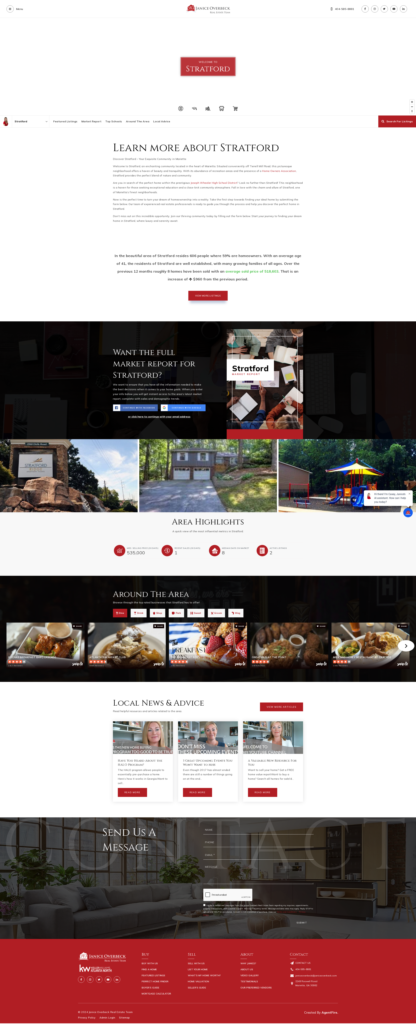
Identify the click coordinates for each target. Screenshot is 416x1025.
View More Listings (208, 295)
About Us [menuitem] (246, 969)
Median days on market (235, 548)
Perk (178, 613)
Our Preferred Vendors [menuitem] (256, 987)
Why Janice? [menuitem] (248, 963)
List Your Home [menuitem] (198, 969)
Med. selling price (142, 548)
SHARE (78, 626)
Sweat (197, 613)
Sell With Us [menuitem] (196, 963)
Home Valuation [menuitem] (198, 981)
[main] (208, 417)
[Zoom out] (412, 106)
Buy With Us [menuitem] (150, 963)
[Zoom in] (412, 102)
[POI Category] (181, 108)
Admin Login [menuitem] (107, 1017)
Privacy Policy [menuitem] (87, 1017)
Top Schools (113, 121)
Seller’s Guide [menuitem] (197, 987)
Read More (132, 792)
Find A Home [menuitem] (149, 969)
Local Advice (161, 121)
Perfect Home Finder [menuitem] (155, 981)
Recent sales (187, 548)
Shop (159, 613)
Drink (140, 613)
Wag (237, 613)
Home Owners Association (279, 171)
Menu (19, 9)
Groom (218, 613)
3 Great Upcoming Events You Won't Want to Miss (208, 763)
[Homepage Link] (208, 8)
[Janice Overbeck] (6, 121)
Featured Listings (65, 121)
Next (406, 645)
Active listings (278, 548)
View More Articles (281, 707)
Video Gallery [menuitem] (249, 975)
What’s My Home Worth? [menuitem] (204, 975)
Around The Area (138, 121)
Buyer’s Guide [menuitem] (150, 987)
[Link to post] (143, 737)
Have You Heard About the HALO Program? (140, 763)
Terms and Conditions (287, 912)
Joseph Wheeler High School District (214, 182)
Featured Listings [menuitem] (153, 975)
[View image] (208, 475)
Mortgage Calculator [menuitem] (156, 993)
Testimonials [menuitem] (249, 981)
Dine (121, 613)
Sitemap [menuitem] (124, 1017)
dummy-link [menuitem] (195, 993)
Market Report (91, 121)
